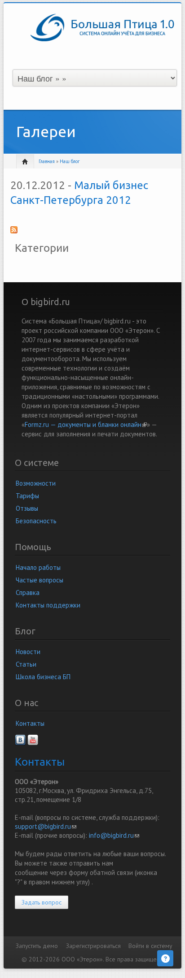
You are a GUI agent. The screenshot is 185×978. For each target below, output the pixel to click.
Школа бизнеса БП (43, 676)
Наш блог (69, 161)
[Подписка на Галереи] (92, 232)
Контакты (30, 723)
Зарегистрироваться (93, 946)
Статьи (26, 664)
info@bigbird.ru (114, 835)
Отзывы (27, 508)
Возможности (36, 483)
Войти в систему (150, 946)
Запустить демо (37, 946)
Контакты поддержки (48, 605)
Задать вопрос (42, 902)
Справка (28, 592)
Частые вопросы (39, 580)
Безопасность (36, 521)
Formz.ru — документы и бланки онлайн (86, 424)
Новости (28, 651)
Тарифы (27, 495)
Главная (47, 161)
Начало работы (38, 567)
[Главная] (102, 26)
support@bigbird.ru (45, 826)
